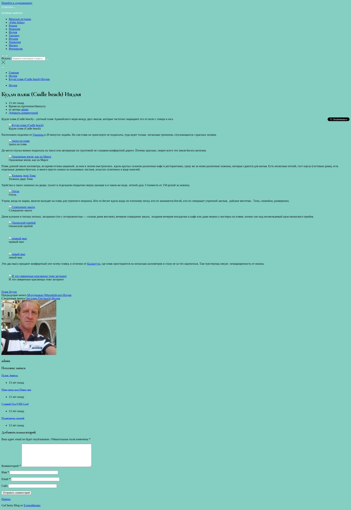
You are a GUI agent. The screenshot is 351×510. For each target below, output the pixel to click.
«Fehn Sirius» (17, 22)
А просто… (8, 6)
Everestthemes (32, 505)
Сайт (4, 485)
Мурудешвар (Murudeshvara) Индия (49, 295)
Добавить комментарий (23, 112)
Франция (14, 29)
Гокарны (38, 134)
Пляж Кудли (9, 291)
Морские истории (20, 19)
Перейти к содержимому (16, 3)
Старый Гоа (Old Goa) (15, 404)
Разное (13, 25)
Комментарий (11, 465)
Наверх (6, 499)
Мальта (13, 45)
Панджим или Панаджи (16, 389)
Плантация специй (12, 418)
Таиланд (14, 35)
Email (5, 479)
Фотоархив (16, 48)
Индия (13, 32)
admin (24, 109)
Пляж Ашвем (9, 375)
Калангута (93, 263)
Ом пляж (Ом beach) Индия (43, 298)
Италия (13, 38)
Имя (5, 472)
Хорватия (15, 42)
